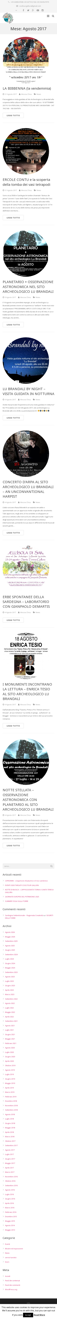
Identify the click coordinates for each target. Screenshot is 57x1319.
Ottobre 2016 (10, 1181)
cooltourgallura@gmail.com (30, 6)
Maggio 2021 (10, 1039)
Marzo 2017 (9, 1172)
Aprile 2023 (9, 990)
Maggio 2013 (10, 1230)
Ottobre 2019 (10, 1065)
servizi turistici (10, 1257)
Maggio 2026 (10, 937)
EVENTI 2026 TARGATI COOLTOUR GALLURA (22, 885)
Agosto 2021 (10, 1025)
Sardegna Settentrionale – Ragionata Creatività (24, 915)
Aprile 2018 (9, 1132)
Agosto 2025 (10, 945)
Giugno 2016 (10, 1199)
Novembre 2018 (11, 1105)
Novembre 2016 (11, 1176)
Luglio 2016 (9, 1194)
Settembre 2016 (11, 1185)
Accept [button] (28, 1315)
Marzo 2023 (9, 994)
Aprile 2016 (9, 1203)
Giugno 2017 (10, 1159)
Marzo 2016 (9, 1207)
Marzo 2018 (9, 1136)
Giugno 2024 (10, 963)
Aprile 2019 (9, 1088)
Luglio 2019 (9, 1074)
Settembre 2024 (11, 954)
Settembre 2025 (11, 941)
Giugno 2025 (10, 950)
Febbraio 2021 (10, 1043)
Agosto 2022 (10, 1003)
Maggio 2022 (10, 1012)
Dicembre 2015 (11, 1216)
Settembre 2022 (11, 999)
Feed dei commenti (12, 1285)
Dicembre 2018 (11, 1101)
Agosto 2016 (10, 1190)
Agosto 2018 (10, 1114)
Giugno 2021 (10, 1034)
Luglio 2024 (9, 959)
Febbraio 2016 (10, 1212)
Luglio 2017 (9, 1154)
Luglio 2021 (9, 1030)
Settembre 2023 (11, 972)
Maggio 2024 (10, 968)
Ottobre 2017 (10, 1141)
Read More (39, 1314)
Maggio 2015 (10, 1221)
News (39, 94)
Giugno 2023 (10, 985)
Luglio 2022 (9, 1008)
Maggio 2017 (10, 1163)
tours (7, 1262)
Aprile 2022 (9, 1016)
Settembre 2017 (11, 1145)
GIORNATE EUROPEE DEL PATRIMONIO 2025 (22, 896)
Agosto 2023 (10, 976)
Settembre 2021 (11, 1021)
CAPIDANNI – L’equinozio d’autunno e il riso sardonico (26, 881)
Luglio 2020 (9, 1052)
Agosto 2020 (10, 1048)
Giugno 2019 (10, 1079)
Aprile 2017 (9, 1168)
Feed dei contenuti (12, 1280)
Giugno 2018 (10, 1123)
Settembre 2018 (11, 1110)
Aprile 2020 (9, 1061)
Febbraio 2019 (10, 1096)
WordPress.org (11, 1289)
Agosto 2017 (10, 1150)
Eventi (7, 1244)
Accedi (7, 1276)
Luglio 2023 (9, 981)
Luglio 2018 (9, 1119)
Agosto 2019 (10, 1070)
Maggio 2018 (10, 1127)
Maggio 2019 (10, 1083)
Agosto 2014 (10, 1225)
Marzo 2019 (9, 1092)
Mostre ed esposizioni (14, 1248)
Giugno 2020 (10, 1056)
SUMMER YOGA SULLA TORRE (16, 901)
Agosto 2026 (10, 932)
